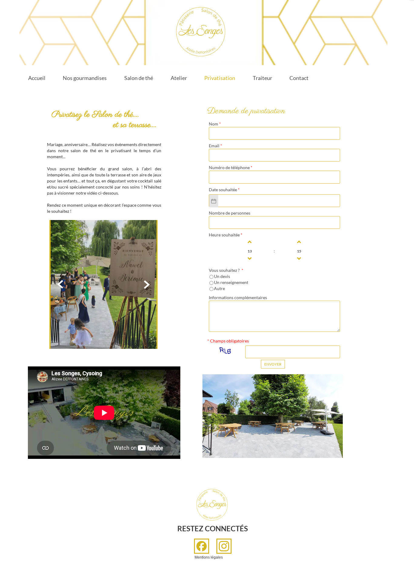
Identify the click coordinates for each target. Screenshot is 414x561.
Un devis (222, 276)
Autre (219, 288)
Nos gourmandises (85, 78)
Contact (299, 78)
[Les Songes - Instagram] (224, 546)
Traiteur (262, 78)
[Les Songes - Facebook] (201, 546)
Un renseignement (231, 282)
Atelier (179, 78)
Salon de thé (138, 78)
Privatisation (219, 78)
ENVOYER (273, 364)
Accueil (36, 78)
